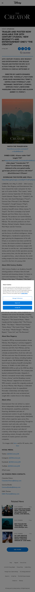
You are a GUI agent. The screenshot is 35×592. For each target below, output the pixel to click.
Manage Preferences (17, 298)
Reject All (17, 302)
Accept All (17, 307)
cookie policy (24, 293)
